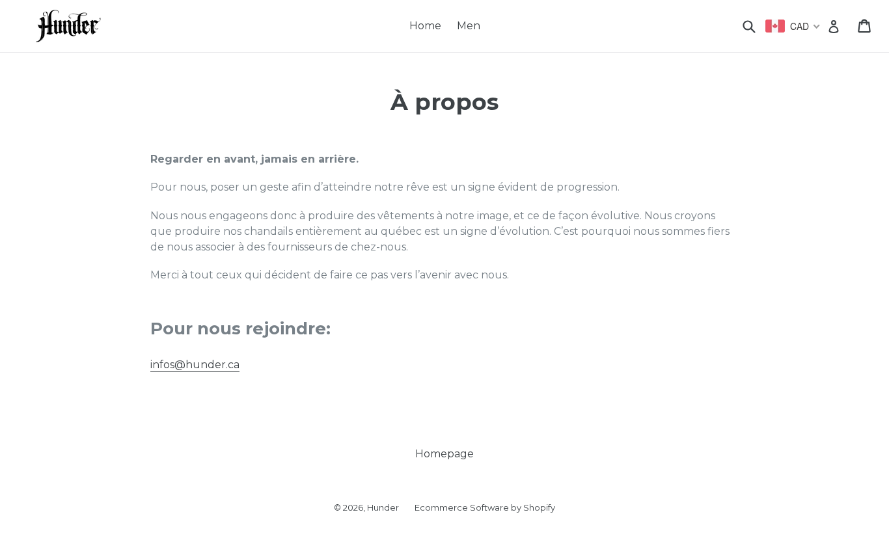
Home (425, 26)
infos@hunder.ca (194, 364)
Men (468, 26)
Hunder (383, 507)
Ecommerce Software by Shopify (485, 507)
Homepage (444, 454)
